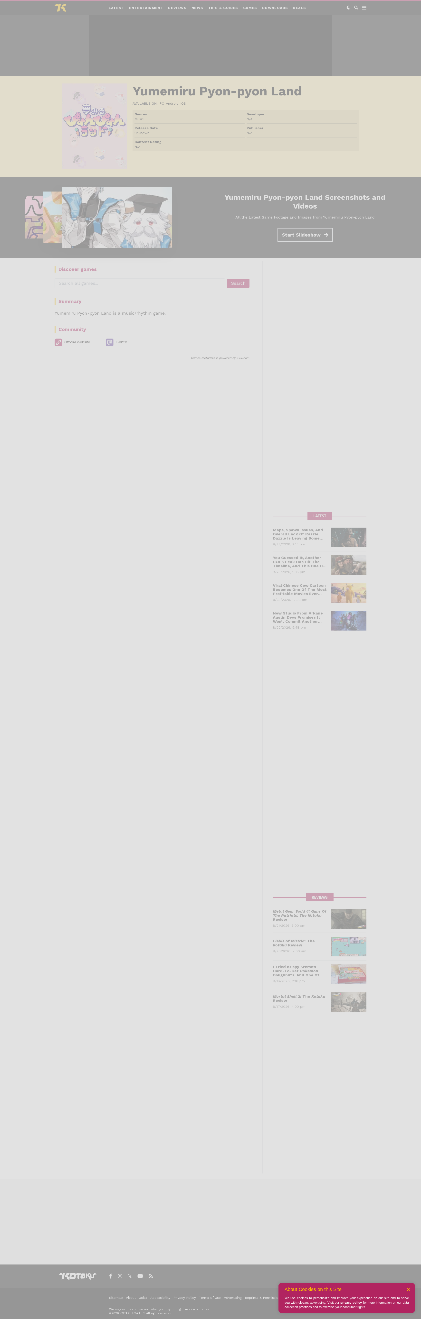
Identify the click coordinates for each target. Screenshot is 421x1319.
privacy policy (351, 1302)
